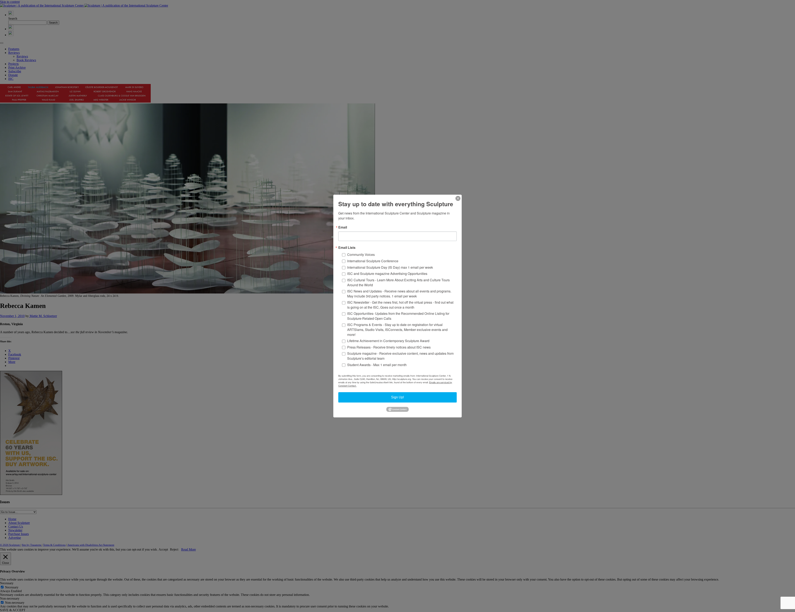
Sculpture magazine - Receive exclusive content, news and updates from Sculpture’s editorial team (400, 356)
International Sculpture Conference (372, 261)
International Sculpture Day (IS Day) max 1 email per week (390, 267)
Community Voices (361, 254)
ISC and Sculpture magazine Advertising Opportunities (387, 273)
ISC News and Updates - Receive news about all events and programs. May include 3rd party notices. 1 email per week (399, 293)
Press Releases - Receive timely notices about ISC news (389, 347)
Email (342, 227)
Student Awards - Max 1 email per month (377, 364)
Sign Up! (397, 397)
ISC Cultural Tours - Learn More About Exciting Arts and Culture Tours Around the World (398, 282)
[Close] (457, 198)
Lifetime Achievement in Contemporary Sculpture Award (388, 340)
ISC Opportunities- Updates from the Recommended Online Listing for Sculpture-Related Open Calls (398, 316)
